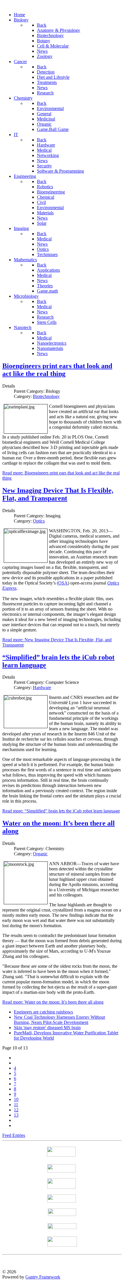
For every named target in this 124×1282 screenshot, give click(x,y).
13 (16, 1115)
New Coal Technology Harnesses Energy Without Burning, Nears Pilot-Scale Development (59, 1020)
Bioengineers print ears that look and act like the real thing (57, 369)
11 (16, 1104)
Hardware (42, 687)
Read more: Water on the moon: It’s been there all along (53, 1002)
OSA (63, 582)
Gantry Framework (42, 1276)
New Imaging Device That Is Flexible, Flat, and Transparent (57, 494)
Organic (40, 853)
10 (16, 1099)
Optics (39, 520)
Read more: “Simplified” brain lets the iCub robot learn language (61, 810)
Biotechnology (46, 396)
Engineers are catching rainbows (43, 1011)
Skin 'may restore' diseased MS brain (47, 1027)
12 (16, 1109)
